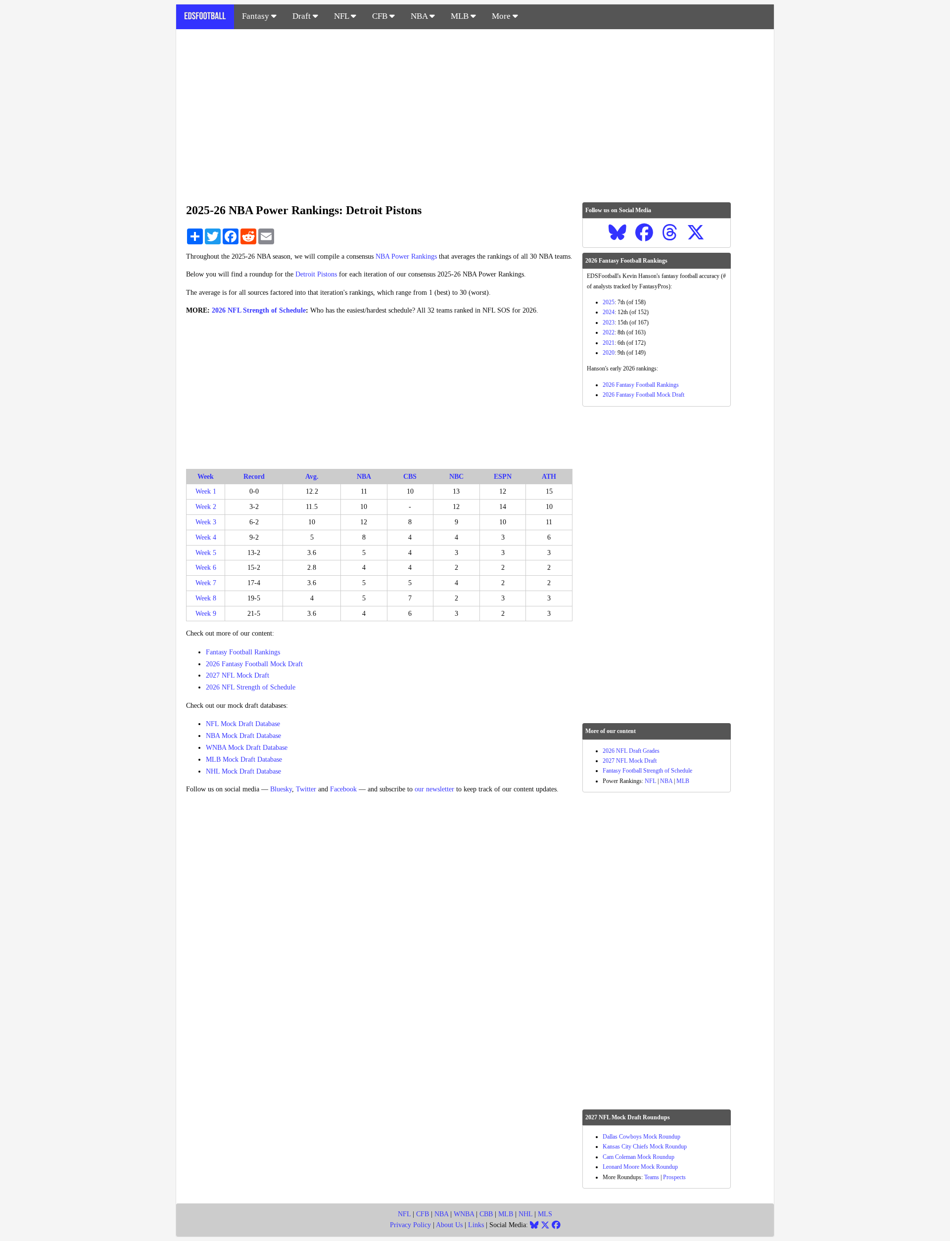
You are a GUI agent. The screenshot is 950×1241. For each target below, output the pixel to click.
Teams (651, 1177)
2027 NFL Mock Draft (237, 675)
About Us (449, 1225)
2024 (609, 312)
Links (476, 1225)
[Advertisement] (475, 111)
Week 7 (205, 583)
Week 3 (205, 522)
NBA (420, 16)
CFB (380, 16)
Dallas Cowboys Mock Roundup (641, 1136)
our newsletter (434, 789)
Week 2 (205, 506)
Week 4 (205, 537)
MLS (545, 1214)
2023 (609, 322)
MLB (461, 16)
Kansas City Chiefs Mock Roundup (645, 1146)
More (502, 16)
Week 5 (205, 552)
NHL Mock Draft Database (243, 771)
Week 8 (205, 598)
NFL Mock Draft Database (243, 724)
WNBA (464, 1214)
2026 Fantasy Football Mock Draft (254, 664)
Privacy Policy (410, 1225)
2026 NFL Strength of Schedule (259, 310)
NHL (525, 1214)
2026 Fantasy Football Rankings (641, 384)
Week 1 (205, 491)
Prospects (674, 1177)
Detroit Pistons (316, 274)
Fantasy (256, 16)
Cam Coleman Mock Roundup (638, 1156)
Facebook (343, 789)
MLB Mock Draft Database (244, 759)
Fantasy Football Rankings (243, 652)
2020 (609, 352)
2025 (609, 302)
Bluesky (281, 789)
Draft (302, 16)
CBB (486, 1214)
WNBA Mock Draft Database (246, 747)
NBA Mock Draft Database (243, 735)
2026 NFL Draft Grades (631, 750)
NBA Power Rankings (406, 256)
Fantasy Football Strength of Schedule (647, 770)
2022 (609, 332)
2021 (609, 342)
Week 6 (205, 567)
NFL (342, 16)
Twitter (306, 789)
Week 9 (205, 613)
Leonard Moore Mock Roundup (640, 1166)
